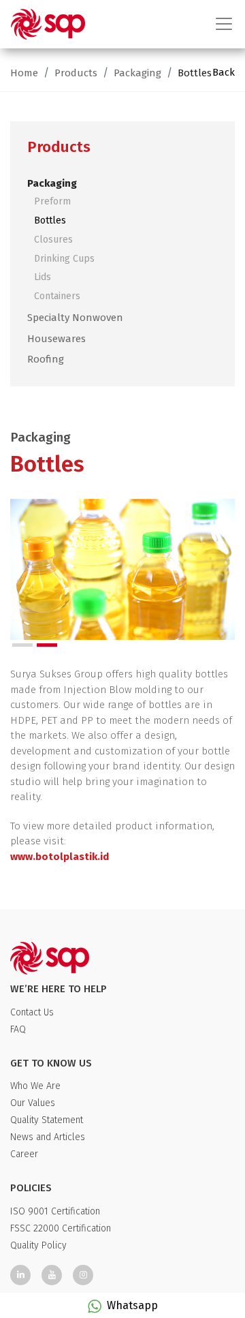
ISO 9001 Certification (55, 1211)
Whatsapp (132, 1305)
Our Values (32, 1103)
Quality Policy (38, 1245)
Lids (42, 277)
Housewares (56, 339)
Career (24, 1154)
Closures (53, 239)
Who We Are (35, 1086)
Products (75, 73)
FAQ (18, 1029)
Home (24, 73)
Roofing (45, 359)
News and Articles (47, 1137)
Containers (57, 296)
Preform (52, 201)
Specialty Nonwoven (75, 317)
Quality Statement (46, 1120)
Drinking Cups (64, 258)
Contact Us (32, 1012)
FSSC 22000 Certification (60, 1228)
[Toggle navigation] (220, 24)
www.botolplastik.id (59, 856)
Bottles (195, 73)
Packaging (137, 73)
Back (223, 72)
